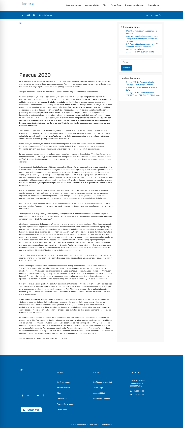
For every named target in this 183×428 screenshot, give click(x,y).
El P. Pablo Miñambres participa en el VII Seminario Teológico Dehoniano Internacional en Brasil (142, 46)
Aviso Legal (98, 388)
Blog (105, 5)
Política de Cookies (101, 399)
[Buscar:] (138, 62)
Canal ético (116, 5)
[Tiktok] (43, 395)
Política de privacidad (102, 382)
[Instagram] (28, 395)
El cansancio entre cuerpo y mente (140, 52)
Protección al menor (134, 5)
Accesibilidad (99, 393)
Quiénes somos (73, 5)
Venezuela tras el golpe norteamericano (142, 36)
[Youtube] (38, 395)
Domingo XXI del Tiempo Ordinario (140, 82)
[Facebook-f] (23, 395)
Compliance (153, 5)
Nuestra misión (92, 5)
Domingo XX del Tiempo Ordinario (139, 85)
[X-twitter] (33, 395)
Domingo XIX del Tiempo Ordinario (140, 92)
